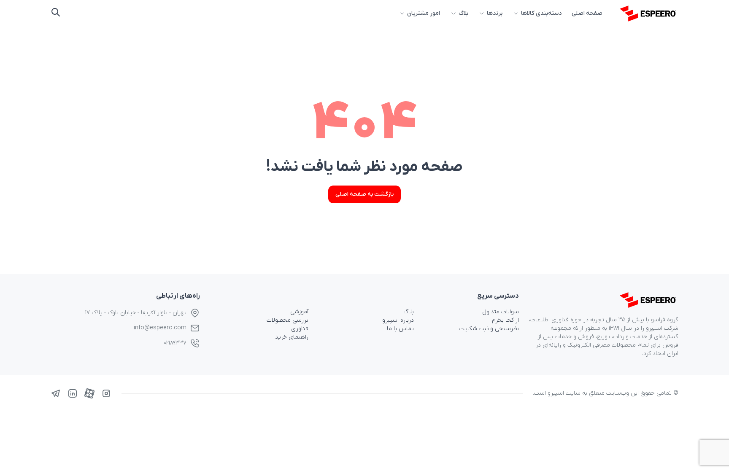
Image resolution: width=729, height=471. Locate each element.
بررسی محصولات (287, 320)
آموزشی (299, 312)
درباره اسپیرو (398, 320)
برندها (494, 13)
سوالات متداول (500, 312)
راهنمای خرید (291, 337)
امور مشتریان (423, 13)
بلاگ (463, 13)
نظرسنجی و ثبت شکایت (489, 329)
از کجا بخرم (505, 320)
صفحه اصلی (587, 13)
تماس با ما (400, 329)
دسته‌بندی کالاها (541, 13)
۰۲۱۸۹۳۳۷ (175, 343)
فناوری (299, 329)
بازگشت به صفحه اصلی (364, 194)
